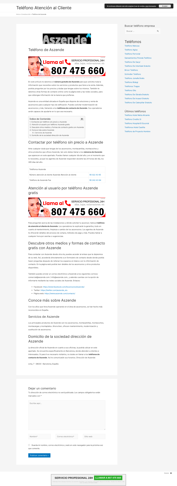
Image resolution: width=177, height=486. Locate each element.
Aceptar (165, 6)
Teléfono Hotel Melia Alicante (137, 115)
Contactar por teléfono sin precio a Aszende (49, 122)
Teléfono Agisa (131, 50)
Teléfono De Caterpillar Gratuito (138, 102)
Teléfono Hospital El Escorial (137, 123)
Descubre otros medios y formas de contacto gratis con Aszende (58, 127)
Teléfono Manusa (132, 46)
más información (150, 6)
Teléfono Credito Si (133, 119)
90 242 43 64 (95, 180)
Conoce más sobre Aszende (43, 130)
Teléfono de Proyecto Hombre (137, 131)
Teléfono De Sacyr (132, 62)
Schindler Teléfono (133, 74)
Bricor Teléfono (131, 70)
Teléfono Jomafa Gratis (134, 78)
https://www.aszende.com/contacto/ (60, 293)
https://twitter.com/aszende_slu (54, 290)
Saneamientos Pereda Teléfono (138, 58)
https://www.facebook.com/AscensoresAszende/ (63, 287)
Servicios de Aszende (43, 133)
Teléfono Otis (130, 90)
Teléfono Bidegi (131, 82)
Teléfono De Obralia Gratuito (137, 94)
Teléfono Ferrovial (132, 54)
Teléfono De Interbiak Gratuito (137, 66)
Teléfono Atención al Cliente (43, 7)
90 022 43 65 (95, 175)
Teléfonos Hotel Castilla (135, 127)
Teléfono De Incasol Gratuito (137, 98)
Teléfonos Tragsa (132, 86)
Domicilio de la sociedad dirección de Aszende (50, 135)
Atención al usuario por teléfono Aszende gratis (51, 124)
